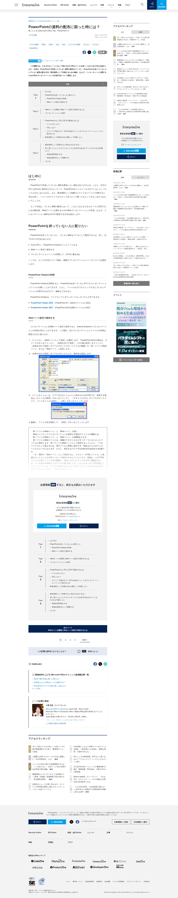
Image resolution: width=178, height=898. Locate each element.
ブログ (127, 5)
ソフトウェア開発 (74, 44)
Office (44, 44)
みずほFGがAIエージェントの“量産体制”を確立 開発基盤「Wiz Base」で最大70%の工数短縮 (90, 769)
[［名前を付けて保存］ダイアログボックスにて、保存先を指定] (69, 373)
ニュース (93, 5)
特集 (119, 5)
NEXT (84, 640)
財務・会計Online (79, 5)
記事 (102, 5)
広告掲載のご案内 (140, 822)
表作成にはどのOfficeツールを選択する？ (50, 682)
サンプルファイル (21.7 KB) (52, 60)
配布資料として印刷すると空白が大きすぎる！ (63, 144)
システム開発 (34, 44)
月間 (140, 32)
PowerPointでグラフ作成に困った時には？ (50, 686)
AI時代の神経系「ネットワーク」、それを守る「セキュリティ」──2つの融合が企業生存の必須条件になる (90, 779)
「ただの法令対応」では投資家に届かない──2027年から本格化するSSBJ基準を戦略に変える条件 (90, 789)
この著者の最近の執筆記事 (56, 723)
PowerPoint (33, 48)
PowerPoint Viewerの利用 (56, 98)
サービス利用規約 (118, 881)
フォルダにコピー (53, 124)
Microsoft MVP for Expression (57, 709)
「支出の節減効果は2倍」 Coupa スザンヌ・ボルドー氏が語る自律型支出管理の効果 (131, 276)
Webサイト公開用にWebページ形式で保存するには (64, 109)
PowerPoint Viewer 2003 (42, 302)
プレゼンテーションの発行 (55, 113)
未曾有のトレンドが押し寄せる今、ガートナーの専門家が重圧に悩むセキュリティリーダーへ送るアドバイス (48, 786)
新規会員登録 (53, 526)
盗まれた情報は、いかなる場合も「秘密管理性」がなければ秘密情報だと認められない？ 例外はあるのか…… (131, 257)
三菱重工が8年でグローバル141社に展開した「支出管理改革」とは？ (48, 757)
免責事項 (99, 881)
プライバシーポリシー (134, 881)
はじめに (48, 91)
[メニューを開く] (16, 5)
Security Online (50, 5)
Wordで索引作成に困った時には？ (47, 679)
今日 (122, 32)
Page (35, 111)
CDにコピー (51, 127)
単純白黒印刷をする (54, 154)
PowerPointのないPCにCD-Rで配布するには (62, 120)
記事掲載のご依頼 (121, 822)
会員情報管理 (89, 881)
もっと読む (36, 688)
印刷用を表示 (37, 664)
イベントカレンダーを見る (132, 359)
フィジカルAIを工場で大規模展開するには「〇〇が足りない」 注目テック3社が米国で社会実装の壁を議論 (49, 766)
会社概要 (107, 881)
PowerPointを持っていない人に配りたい (60, 95)
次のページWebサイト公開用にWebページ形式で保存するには (68, 628)
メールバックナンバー (69, 520)
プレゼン (86, 44)
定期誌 (50, 842)
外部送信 (147, 881)
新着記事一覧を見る (131, 283)
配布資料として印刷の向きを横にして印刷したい (63, 137)
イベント (111, 5)
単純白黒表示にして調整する (58, 157)
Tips (57, 44)
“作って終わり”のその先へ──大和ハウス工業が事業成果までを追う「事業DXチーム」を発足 (48, 749)
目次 (68, 84)
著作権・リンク (78, 881)
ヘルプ (68, 881)
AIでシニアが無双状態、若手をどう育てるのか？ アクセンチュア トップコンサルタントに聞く (90, 759)
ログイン (85, 526)
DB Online (65, 5)
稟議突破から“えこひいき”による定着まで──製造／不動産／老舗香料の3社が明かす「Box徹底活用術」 (48, 776)
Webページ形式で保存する (57, 102)
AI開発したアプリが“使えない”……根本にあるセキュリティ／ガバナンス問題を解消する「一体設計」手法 (131, 247)
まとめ (47, 161)
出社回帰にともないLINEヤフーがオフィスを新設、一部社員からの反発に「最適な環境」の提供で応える (90, 749)
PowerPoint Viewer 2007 (42, 307)
